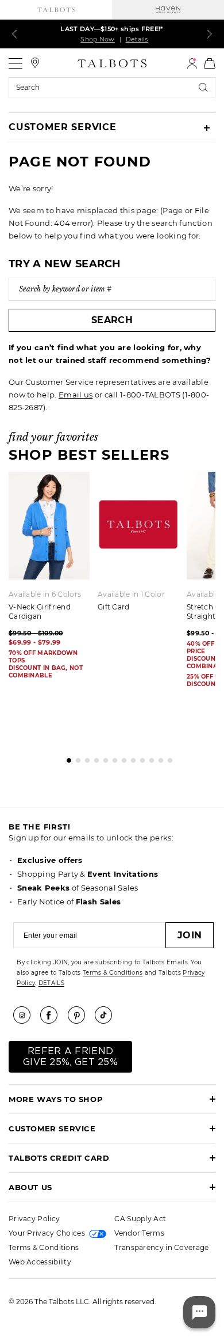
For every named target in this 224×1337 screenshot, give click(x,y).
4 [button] (93, 757)
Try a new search (65, 263)
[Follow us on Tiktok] (107, 1015)
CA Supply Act (140, 1218)
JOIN (189, 935)
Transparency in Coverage (161, 1247)
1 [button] (66, 757)
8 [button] (130, 757)
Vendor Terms (139, 1233)
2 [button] (75, 757)
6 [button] (112, 757)
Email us (75, 394)
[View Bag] (209, 63)
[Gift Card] (138, 525)
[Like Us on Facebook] (52, 1015)
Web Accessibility (40, 1262)
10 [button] (148, 757)
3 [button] (84, 757)
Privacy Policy (34, 1218)
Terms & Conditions (112, 972)
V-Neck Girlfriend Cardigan (40, 611)
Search (112, 320)
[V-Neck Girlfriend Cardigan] (49, 525)
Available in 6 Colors (45, 594)
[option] (142, 545)
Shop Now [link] (97, 39)
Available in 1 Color (131, 594)
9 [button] (139, 757)
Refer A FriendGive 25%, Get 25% (70, 1057)
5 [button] (103, 757)
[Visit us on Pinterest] (80, 1015)
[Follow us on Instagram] (25, 1015)
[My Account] (192, 63)
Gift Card (114, 607)
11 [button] (158, 757)
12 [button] (167, 757)
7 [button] (121, 757)
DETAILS (51, 983)
